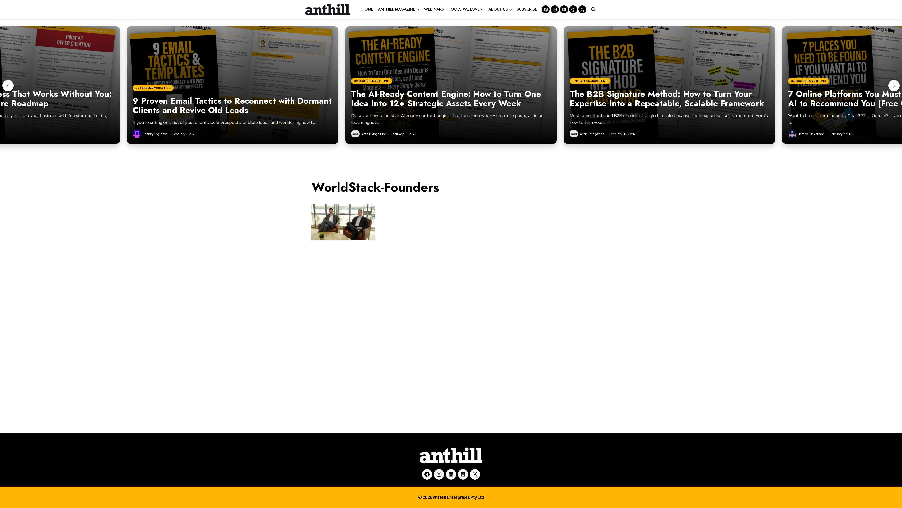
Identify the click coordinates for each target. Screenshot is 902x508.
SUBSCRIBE (527, 9)
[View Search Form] (593, 9)
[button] (8, 85)
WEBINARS (434, 9)
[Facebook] (546, 9)
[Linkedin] (564, 9)
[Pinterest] (573, 9)
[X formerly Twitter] (582, 9)
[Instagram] (555, 9)
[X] (475, 474)
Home (367, 9)
